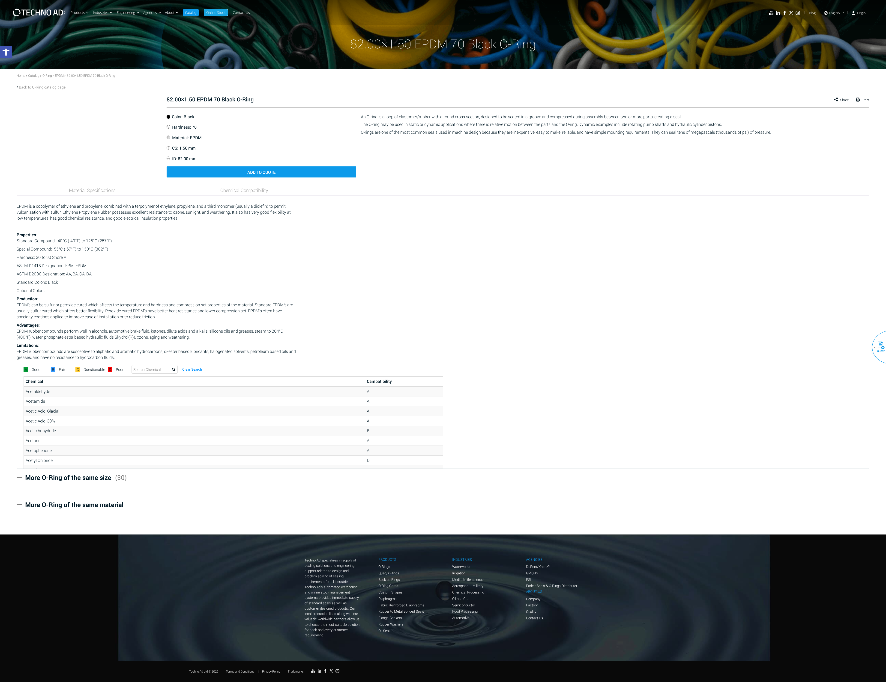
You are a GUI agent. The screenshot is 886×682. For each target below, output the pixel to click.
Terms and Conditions (240, 671)
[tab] (92, 190)
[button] (879, 347)
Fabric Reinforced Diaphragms (401, 605)
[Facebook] (784, 13)
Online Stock (215, 12)
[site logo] (39, 13)
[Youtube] (771, 13)
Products (78, 12)
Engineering (126, 12)
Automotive (460, 617)
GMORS (532, 573)
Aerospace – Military (467, 585)
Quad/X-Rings (388, 573)
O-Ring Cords (388, 585)
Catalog (191, 12)
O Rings (384, 566)
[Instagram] (798, 13)
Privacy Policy (271, 671)
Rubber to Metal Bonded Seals (401, 611)
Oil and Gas (460, 598)
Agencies (150, 12)
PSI (528, 579)
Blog (812, 13)
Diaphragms (387, 598)
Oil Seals (384, 630)
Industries (100, 12)
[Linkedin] (778, 13)
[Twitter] (791, 13)
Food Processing (465, 611)
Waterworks (461, 566)
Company (533, 598)
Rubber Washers (391, 624)
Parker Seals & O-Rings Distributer (551, 585)
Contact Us (241, 12)
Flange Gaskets (390, 617)
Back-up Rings (389, 579)
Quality (531, 611)
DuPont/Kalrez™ (538, 566)
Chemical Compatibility (244, 190)
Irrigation (458, 573)
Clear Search (192, 369)
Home (21, 75)
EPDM (59, 75)
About (169, 12)
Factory (532, 605)
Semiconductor (463, 605)
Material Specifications (92, 190)
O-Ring (47, 75)
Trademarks (296, 671)
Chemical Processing (468, 592)
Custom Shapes (390, 592)
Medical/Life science (468, 579)
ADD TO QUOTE (261, 172)
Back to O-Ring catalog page (42, 87)
